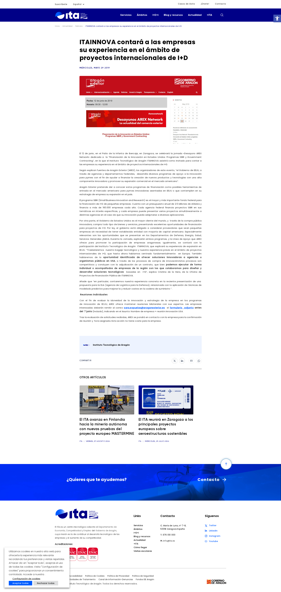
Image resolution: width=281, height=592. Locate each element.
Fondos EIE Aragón (145, 579)
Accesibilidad (75, 575)
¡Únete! (205, 3)
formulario (176, 307)
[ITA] (71, 18)
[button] (277, 18)
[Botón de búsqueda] (222, 14)
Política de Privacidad (118, 575)
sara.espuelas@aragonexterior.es (144, 307)
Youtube (213, 541)
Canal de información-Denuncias (115, 579)
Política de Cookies (94, 575)
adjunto (188, 307)
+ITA (209, 15)
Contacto (220, 3)
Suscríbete (61, 4)
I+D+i (156, 15)
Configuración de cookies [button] (26, 578)
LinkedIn (213, 530)
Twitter (212, 525)
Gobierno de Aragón (106, 530)
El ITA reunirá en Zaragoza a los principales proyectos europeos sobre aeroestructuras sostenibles (165, 427)
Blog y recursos (173, 15)
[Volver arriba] (226, 464)
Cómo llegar (140, 547)
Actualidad (195, 15)
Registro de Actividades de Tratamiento (75, 579)
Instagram (214, 536)
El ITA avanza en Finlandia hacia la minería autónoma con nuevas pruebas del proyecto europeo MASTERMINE (106, 427)
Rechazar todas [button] (45, 583)
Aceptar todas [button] (20, 583)
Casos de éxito (186, 3)
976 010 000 (169, 534)
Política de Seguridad (143, 575)
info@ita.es (169, 540)
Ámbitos (142, 15)
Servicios (126, 15)
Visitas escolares (143, 551)
